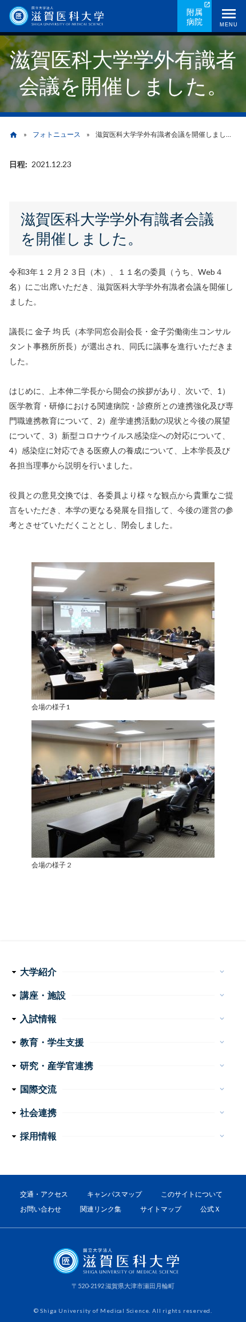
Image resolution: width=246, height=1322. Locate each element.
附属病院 (195, 16)
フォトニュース (57, 134)
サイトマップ (160, 1209)
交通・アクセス (44, 1194)
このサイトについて (192, 1194)
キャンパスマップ (114, 1194)
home (13, 135)
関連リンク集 (100, 1209)
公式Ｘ (210, 1209)
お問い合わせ (40, 1209)
